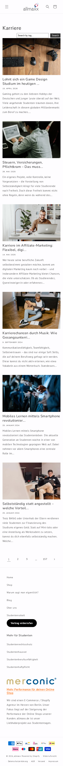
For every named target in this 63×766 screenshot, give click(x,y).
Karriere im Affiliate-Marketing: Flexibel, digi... (28, 247)
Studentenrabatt (16, 615)
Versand (41, 761)
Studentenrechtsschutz (19, 644)
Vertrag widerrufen (22, 623)
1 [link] (9, 559)
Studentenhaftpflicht (18, 666)
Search (55, 35)
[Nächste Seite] (54, 559)
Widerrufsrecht (50, 756)
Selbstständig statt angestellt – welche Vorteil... (28, 506)
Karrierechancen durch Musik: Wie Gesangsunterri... (30, 335)
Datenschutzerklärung (18, 761)
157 (45, 559)
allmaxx (17, 756)
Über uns (12, 607)
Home (10, 577)
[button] (6, 6)
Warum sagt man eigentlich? (22, 592)
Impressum (53, 761)
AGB (33, 761)
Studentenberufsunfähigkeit (22, 659)
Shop (9, 584)
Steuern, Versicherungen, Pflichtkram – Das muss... (23, 164)
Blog (9, 600)
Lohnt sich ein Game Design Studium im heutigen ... (25, 81)
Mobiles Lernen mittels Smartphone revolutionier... (31, 418)
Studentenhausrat (17, 651)
